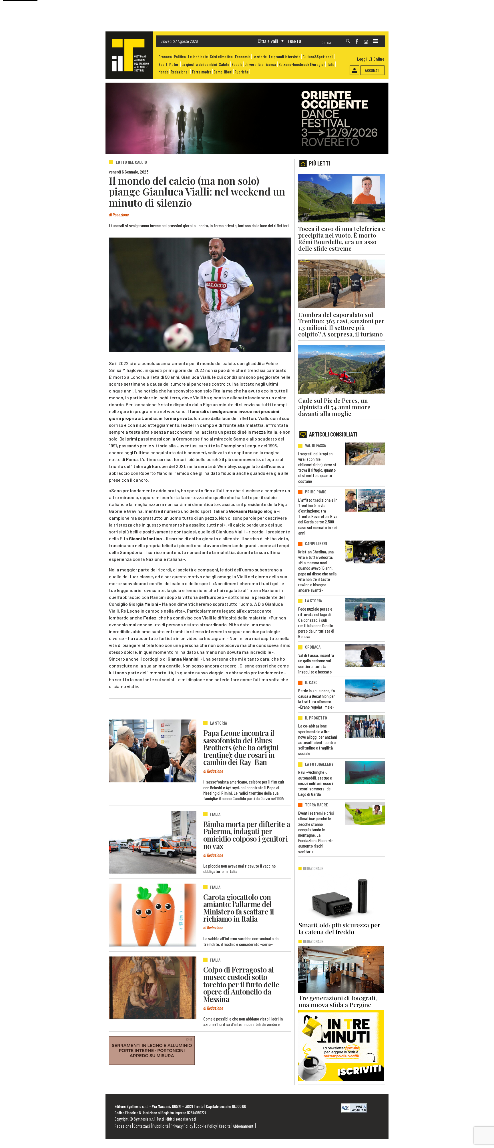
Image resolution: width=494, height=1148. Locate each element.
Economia (242, 56)
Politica (180, 56)
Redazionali (180, 71)
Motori (174, 64)
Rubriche (241, 71)
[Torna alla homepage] (129, 55)
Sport (162, 64)
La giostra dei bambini (199, 64)
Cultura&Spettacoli (317, 56)
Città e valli (268, 41)
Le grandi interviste (284, 56)
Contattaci (142, 1126)
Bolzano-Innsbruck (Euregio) (301, 64)
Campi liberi (223, 71)
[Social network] (356, 41)
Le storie (259, 56)
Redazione (123, 1126)
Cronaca (165, 56)
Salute (224, 64)
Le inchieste (198, 56)
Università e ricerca (260, 64)
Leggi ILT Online (370, 58)
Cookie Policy (206, 1126)
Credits (225, 1126)
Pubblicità (160, 1126)
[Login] (354, 70)
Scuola (237, 64)
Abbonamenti (243, 1126)
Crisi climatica (221, 56)
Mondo (163, 71)
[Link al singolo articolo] (152, 751)
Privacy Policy (182, 1126)
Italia (330, 64)
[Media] (375, 41)
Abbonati (373, 70)
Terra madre (202, 71)
